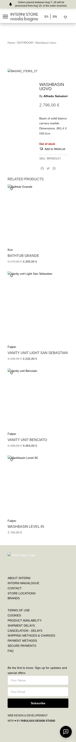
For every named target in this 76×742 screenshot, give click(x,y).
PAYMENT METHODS (22, 640)
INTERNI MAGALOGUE (23, 583)
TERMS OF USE (19, 610)
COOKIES (14, 615)
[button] (52, 149)
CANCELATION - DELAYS (25, 630)
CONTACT (15, 588)
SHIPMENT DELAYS (21, 625)
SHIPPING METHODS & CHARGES (31, 635)
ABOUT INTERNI (19, 578)
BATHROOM (25, 42)
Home (11, 42)
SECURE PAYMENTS (22, 645)
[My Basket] (74, 17)
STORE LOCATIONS (21, 593)
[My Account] (71, 17)
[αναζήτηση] (62, 17)
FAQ (11, 650)
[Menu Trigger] (5, 16)
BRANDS (14, 598)
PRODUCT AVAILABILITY (25, 620)
